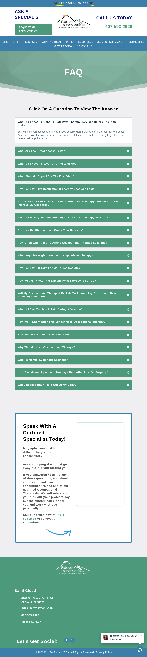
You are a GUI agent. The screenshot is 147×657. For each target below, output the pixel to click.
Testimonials (135, 42)
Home (4, 42)
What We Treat (51, 42)
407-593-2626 (30, 615)
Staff (16, 42)
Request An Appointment (28, 29)
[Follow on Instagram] (72, 640)
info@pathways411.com (37, 608)
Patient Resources (78, 42)
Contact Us (84, 46)
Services (31, 42)
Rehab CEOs (61, 652)
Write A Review (62, 46)
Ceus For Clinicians (109, 42)
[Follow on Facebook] (66, 640)
